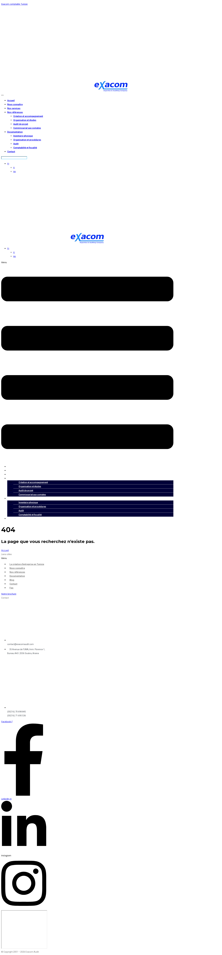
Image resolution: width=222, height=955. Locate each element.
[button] (87, 361)
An (14, 171)
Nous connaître (15, 104)
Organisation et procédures (27, 140)
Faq (11, 588)
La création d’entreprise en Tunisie (27, 564)
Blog (12, 580)
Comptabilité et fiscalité (25, 147)
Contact (11, 151)
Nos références (15, 112)
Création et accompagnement (28, 116)
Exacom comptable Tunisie (14, 4)
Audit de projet (20, 124)
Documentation (15, 132)
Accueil (11, 100)
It (14, 167)
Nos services (13, 108)
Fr (8, 163)
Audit (16, 144)
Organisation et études (24, 120)
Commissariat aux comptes (27, 128)
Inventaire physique (23, 136)
